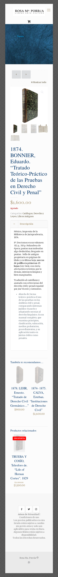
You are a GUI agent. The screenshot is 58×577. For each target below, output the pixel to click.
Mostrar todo (39, 82)
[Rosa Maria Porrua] (29, 11)
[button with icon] (21, 509)
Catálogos (27, 213)
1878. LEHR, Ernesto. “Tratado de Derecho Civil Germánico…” (19, 397)
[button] (42, 92)
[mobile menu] (48, 10)
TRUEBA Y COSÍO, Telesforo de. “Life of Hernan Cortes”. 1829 (19, 467)
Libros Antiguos (25, 216)
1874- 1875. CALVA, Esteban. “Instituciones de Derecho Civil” (38, 399)
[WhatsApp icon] (29, 562)
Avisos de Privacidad (28, 514)
